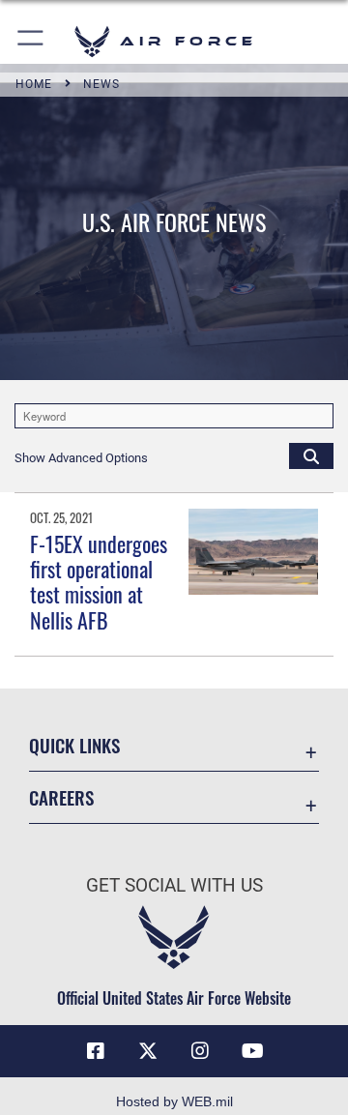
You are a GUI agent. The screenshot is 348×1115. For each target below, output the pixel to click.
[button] (31, 41)
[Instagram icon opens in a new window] (200, 1051)
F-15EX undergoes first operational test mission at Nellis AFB (98, 581)
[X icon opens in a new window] (147, 1051)
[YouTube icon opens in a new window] (252, 1051)
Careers (61, 797)
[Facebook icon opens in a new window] (95, 1051)
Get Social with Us (174, 885)
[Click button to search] (311, 455)
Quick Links (74, 745)
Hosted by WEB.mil (174, 1101)
